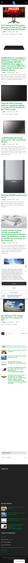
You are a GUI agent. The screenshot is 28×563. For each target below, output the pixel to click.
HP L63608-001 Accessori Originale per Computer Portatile (17, 362)
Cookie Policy (3, 296)
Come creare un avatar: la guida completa (17, 350)
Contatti (3, 537)
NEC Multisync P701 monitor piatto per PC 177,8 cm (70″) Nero (12, 318)
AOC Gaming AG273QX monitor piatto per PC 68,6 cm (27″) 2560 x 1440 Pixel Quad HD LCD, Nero (13, 27)
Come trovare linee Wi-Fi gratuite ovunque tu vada (17, 356)
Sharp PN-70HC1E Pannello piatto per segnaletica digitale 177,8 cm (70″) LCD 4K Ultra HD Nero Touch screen (13, 106)
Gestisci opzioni (14, 292)
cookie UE (4, 550)
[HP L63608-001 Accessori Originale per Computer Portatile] (4, 363)
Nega (14, 288)
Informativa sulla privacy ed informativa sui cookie (14, 296)
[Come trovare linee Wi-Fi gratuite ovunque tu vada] (4, 358)
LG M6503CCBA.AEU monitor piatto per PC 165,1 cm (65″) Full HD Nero (13, 140)
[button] (25, 266)
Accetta (14, 283)
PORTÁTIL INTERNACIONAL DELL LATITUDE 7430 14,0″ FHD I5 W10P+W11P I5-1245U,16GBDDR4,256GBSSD (17, 369)
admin (4, 31)
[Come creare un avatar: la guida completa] (4, 352)
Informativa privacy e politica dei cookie (12, 547)
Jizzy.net (11, 539)
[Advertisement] (14, 402)
